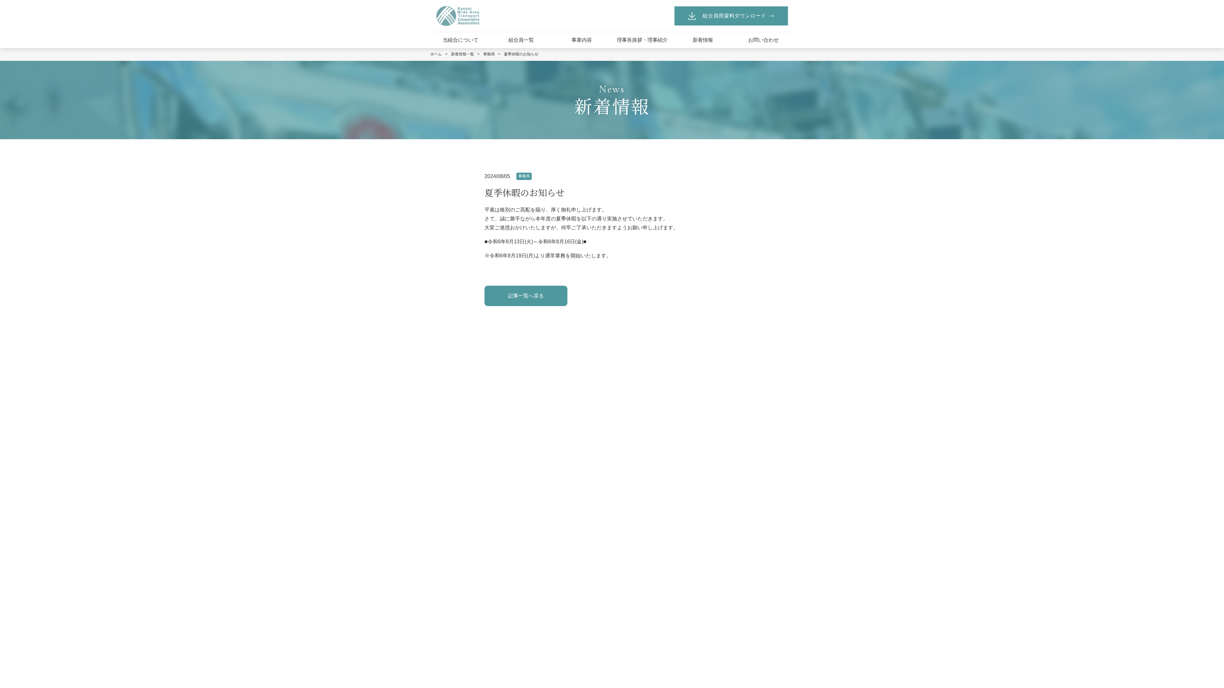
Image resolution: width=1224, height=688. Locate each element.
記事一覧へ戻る (526, 295)
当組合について (460, 40)
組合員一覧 (521, 40)
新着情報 (703, 40)
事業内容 (582, 40)
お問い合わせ (763, 40)
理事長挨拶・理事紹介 (642, 40)
